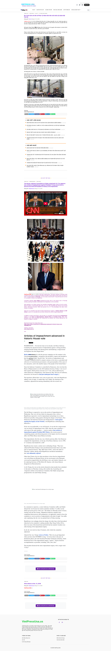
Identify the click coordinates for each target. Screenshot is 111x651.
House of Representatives (38, 316)
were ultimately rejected (34, 453)
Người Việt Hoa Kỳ (40, 9)
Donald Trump (57, 316)
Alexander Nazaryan (32, 354)
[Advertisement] (77, 34)
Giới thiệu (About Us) (26, 637)
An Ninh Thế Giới (48, 9)
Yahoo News (31, 359)
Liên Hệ (23, 639)
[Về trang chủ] (24, 10)
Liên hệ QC (87, 4)
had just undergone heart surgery (49, 374)
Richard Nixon (48, 316)
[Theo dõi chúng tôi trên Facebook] (59, 622)
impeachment (64, 315)
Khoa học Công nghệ (57, 9)
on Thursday (37, 296)
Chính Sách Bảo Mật (60, 639)
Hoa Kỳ (33, 9)
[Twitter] (80, 5)
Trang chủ (26, 13)
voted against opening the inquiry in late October (43, 420)
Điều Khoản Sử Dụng (60, 637)
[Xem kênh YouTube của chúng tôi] (62, 622)
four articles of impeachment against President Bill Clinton (43, 431)
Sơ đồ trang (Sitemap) (26, 641)
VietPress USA (28, 4)
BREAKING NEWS (32, 181)
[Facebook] (77, 5)
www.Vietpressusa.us (29, 555)
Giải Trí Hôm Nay (66, 9)
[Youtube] (82, 5)
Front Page (32, 13)
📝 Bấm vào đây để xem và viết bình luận (45, 568)
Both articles (28, 354)
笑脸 (36, 27)
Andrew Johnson (59, 310)
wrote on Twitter (43, 535)
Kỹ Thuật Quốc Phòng (43, 13)
